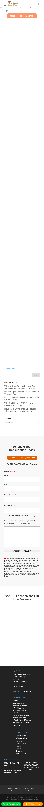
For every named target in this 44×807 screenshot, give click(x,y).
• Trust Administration (20, 713)
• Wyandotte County (22, 738)
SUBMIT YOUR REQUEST (22, 551)
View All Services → (20, 726)
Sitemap (18, 788)
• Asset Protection (19, 717)
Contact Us (27, 791)
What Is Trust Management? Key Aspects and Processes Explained (20, 232)
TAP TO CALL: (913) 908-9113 (22, 458)
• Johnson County (21, 735)
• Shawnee (19, 751)
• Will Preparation (19, 701)
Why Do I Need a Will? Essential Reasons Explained (19, 127)
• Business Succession (21, 722)
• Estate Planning (19, 703)
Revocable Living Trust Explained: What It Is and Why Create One (20, 162)
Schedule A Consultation (22, 691)
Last (6, 484)
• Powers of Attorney (20, 706)
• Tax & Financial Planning (22, 720)
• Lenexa (18, 748)
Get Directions (33, 804)
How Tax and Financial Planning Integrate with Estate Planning (19, 337)
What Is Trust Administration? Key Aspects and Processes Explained (20, 22)
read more (10, 45)
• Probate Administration (21, 715)
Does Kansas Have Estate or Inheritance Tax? (18, 302)
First (6, 475)
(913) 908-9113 (19, 686)
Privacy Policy (29, 788)
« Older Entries (9, 369)
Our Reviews (15, 791)
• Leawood (19, 741)
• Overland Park (20, 744)
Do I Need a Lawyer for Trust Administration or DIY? (18, 197)
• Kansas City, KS (21, 753)
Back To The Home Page (22, 16)
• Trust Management (20, 710)
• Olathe (18, 746)
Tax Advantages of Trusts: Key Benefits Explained (19, 267)
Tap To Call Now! (12, 804)
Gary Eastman (16, 26)
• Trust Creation (18, 708)
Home (9, 11)
